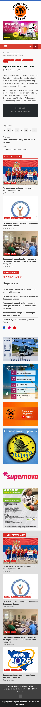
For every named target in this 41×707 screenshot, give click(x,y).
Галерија (6, 689)
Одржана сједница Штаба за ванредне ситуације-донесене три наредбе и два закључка (20, 243)
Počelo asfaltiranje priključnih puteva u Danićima (19, 139)
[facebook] (9, 130)
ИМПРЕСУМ (32, 689)
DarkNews (32, 702)
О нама (14, 689)
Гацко (11, 59)
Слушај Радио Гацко (35, 46)
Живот (25, 686)
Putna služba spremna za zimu (15, 148)
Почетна (9, 686)
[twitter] (17, 130)
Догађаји (17, 59)
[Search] (30, 46)
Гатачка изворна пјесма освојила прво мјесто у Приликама (20, 172)
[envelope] (26, 130)
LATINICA (18, 277)
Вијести (5, 59)
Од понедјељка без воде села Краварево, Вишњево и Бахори (20, 208)
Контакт (21, 689)
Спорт (5, 62)
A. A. (5, 70)
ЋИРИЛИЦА (8, 277)
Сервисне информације (24, 218)
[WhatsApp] (34, 130)
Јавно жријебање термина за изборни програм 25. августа (20, 660)
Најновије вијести (27, 59)
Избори (19, 669)
